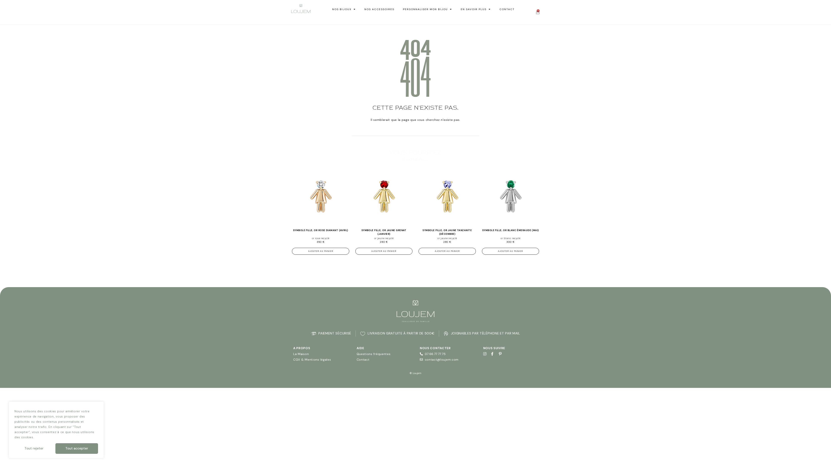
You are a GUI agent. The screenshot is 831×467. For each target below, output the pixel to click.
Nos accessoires (379, 9)
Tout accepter (76, 448)
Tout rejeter (33, 448)
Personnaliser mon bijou (425, 9)
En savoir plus (473, 9)
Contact (507, 9)
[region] (56, 429)
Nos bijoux (341, 9)
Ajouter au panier (320, 251)
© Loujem (415, 373)
